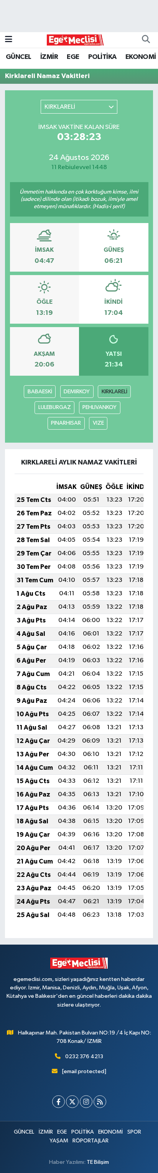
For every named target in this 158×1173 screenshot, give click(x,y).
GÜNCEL (18, 57)
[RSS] (100, 1101)
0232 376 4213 (84, 1056)
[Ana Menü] (8, 39)
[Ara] (145, 40)
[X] (72, 1101)
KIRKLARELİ (114, 391)
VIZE (98, 423)
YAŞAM (58, 1141)
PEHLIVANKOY (99, 407)
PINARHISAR (66, 423)
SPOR (134, 1132)
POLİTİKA (102, 57)
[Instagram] (86, 1101)
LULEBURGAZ (54, 407)
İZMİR (49, 57)
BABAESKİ (40, 391)
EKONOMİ (140, 57)
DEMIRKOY (77, 391)
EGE (73, 57)
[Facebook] (58, 1101)
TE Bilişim (98, 1162)
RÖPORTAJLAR (90, 1141)
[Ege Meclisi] (75, 39)
